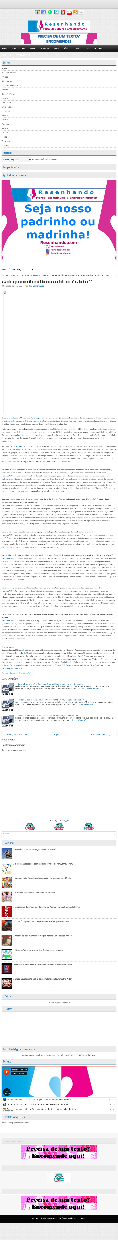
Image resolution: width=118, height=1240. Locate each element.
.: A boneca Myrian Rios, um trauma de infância (34, 892)
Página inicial (60, 734)
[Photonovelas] (59, 830)
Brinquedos (7, 81)
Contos (5, 90)
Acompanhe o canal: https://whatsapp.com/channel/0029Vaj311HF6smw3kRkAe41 (59, 1055)
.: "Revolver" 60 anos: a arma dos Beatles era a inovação (38, 950)
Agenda (5, 68)
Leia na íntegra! (92, 688)
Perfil (76, 48)
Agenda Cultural (19, 48)
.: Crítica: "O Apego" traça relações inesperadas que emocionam (41, 921)
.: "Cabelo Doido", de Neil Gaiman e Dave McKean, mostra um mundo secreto (49, 684)
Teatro (87, 48)
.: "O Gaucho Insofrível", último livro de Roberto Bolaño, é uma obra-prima (47, 715)
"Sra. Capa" (36, 418)
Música (66, 48)
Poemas (5, 124)
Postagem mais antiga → (102, 734)
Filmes (32, 48)
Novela (5, 120)
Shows (5, 132)
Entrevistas (6, 102)
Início (4, 48)
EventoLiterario (8, 107)
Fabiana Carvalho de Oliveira (20, 653)
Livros (56, 48)
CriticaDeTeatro (8, 94)
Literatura (44, 48)
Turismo (5, 145)
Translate (53, 160)
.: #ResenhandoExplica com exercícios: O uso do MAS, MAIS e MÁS (43, 864)
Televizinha (98, 48)
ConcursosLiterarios (11, 85)
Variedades (6, 55)
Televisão (6, 141)
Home (5, 275)
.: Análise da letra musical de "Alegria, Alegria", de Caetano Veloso (42, 936)
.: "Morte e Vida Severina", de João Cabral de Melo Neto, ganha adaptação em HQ (51, 700)
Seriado (5, 128)
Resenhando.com (23, 55)
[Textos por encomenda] (59, 43)
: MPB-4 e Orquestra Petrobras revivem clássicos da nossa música (42, 964)
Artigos (5, 77)
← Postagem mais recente (16, 734)
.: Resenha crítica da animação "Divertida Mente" (34, 849)
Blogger (65, 820)
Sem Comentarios (36, 286)
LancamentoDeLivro (30, 275)
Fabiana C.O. (16, 418)
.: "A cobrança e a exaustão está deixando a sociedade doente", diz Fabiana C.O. (47, 281)
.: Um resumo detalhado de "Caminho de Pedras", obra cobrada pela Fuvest (46, 907)
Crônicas (5, 98)
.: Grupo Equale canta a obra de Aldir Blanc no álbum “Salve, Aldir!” (42, 979)
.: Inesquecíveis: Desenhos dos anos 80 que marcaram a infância (42, 878)
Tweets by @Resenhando (59, 1002)
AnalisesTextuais (9, 72)
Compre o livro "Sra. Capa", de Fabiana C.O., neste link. (45, 461)
